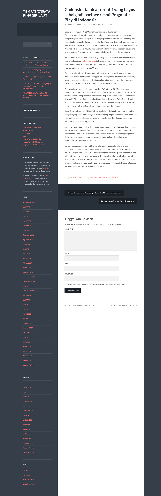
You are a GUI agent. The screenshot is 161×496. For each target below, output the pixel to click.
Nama (67, 253)
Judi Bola (26, 397)
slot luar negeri (28, 434)
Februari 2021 (28, 360)
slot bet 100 (27, 420)
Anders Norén (125, 305)
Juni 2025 (26, 212)
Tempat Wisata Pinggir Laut (36, 13)
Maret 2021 (27, 356)
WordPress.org (28, 484)
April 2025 (27, 221)
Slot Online (46, 168)
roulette (26, 415)
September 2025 (29, 202)
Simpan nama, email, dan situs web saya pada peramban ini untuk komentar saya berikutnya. (97, 284)
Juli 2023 (26, 300)
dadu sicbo (27, 387)
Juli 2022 (26, 342)
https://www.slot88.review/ (33, 142)
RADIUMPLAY (28, 411)
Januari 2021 (28, 365)
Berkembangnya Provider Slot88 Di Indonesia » (118, 201)
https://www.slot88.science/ (33, 145)
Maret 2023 (27, 319)
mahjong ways (28, 401)
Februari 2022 (28, 346)
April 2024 (27, 258)
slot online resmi (89, 61)
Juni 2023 (26, 305)
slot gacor (26, 429)
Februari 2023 (28, 323)
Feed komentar (28, 479)
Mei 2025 (26, 216)
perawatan (27, 406)
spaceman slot (28, 443)
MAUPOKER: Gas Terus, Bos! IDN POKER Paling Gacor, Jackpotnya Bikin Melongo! (37, 95)
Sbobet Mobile (28, 131)
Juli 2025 (26, 207)
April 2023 (27, 314)
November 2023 (29, 281)
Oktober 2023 (28, 286)
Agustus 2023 (28, 295)
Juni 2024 (26, 249)
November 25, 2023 (73, 25)
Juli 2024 (26, 244)
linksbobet (27, 133)
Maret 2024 (27, 263)
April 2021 (27, 351)
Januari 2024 (28, 272)
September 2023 (29, 291)
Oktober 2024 (28, 230)
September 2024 (29, 235)
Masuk (25, 470)
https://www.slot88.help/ (32, 139)
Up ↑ (135, 305)
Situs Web (69, 274)
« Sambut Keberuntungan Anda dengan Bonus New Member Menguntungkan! (94, 193)
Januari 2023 (28, 328)
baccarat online (28, 383)
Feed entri (26, 475)
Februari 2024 (28, 267)
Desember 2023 (29, 277)
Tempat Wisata (28, 448)
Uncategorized (28, 452)
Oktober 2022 (28, 337)
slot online (94, 177)
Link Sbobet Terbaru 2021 (32, 128)
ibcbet (25, 392)
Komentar (69, 229)
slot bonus (26, 425)
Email (67, 264)
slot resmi (114, 177)
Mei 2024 (26, 254)
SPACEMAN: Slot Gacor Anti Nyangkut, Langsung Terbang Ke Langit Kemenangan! (37, 86)
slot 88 (25, 136)
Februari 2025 (28, 226)
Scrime (87, 25)
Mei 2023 (26, 309)
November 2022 (29, 333)
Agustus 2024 (28, 240)
